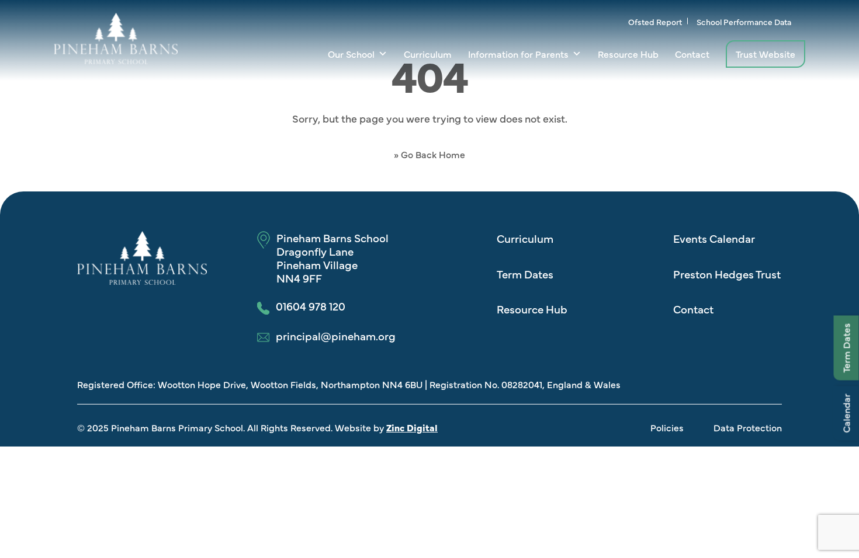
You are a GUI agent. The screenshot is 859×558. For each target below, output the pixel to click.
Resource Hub (628, 54)
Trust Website (765, 53)
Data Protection (747, 427)
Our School (351, 54)
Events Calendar (714, 238)
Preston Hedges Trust (727, 273)
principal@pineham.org (336, 336)
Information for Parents (518, 54)
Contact (692, 54)
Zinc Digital (412, 427)
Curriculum (428, 54)
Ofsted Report (655, 21)
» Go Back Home (429, 154)
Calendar (846, 413)
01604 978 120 (310, 306)
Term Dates (846, 348)
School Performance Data (744, 21)
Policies (667, 427)
